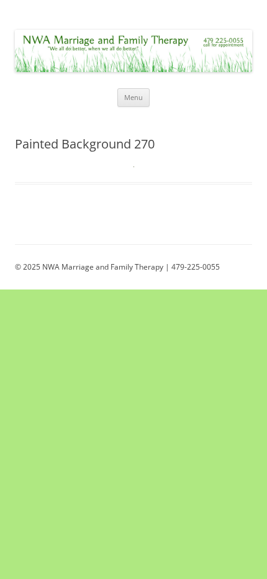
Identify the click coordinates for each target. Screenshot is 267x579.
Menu (133, 97)
